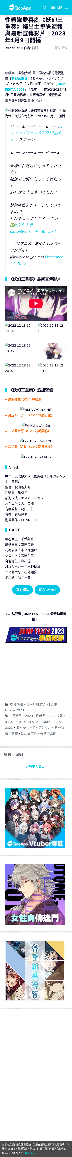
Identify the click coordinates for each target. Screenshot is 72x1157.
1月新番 (16, 716)
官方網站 (22, 590)
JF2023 (10, 722)
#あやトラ (24, 224)
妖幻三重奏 (19, 78)
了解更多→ (29, 1152)
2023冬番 (56, 716)
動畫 (14, 733)
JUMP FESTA (36, 704)
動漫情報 (16, 704)
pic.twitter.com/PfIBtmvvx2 (33, 231)
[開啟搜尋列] (45, 7)
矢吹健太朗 (48, 733)
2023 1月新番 (35, 716)
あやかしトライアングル (33, 727)
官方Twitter (47, 590)
